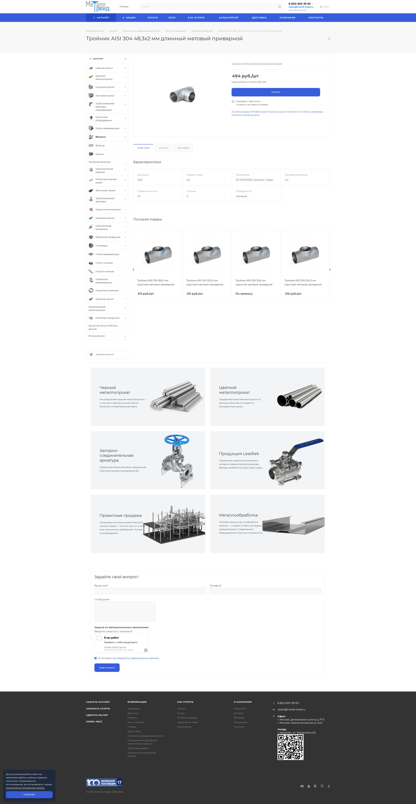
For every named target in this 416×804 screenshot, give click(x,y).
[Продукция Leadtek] (296, 460)
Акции (181, 713)
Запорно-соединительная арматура (117, 455)
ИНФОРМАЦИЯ (137, 702)
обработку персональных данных (137, 658)
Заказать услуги (98, 708)
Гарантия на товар (187, 722)
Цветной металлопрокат (234, 390)
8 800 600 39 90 (300, 3)
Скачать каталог (98, 702)
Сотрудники (240, 722)
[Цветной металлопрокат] (296, 397)
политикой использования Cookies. (25, 787)
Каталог (181, 708)
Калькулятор (184, 726)
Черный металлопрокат (115, 390)
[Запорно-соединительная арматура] (176, 460)
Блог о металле (136, 722)
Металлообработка (238, 515)
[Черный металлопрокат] (176, 397)
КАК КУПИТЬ (185, 702)
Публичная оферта (138, 748)
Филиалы (239, 717)
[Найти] (279, 6)
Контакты (239, 726)
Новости (132, 717)
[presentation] (133, 269)
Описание (143, 148)
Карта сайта (134, 731)
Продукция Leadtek (239, 453)
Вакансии (133, 713)
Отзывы (132, 726)
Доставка (183, 148)
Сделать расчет (97, 715)
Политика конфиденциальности (145, 736)
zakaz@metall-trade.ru (301, 7)
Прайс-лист (94, 721)
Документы (134, 708)
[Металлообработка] (296, 524)
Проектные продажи (121, 515)
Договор (238, 713)
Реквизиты (240, 708)
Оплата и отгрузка (187, 717)
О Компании (243, 702)
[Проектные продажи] (176, 524)
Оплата (163, 148)
